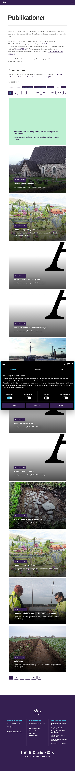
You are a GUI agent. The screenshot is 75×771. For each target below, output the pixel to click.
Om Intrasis (32, 730)
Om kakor (32, 733)
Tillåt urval (37, 405)
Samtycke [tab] (13, 369)
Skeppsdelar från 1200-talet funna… (58, 731)
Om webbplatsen (34, 728)
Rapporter (50, 87)
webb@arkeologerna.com (37, 723)
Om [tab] (62, 369)
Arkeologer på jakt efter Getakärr (58, 724)
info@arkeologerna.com (14, 726)
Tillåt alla (61, 405)
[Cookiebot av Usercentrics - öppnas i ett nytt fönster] (65, 364)
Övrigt (63, 87)
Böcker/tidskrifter (27, 87)
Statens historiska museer (37, 756)
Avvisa (14, 405)
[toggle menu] (72, 3)
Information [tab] (37, 369)
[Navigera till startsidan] (37, 714)
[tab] (37, 93)
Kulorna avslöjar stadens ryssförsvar (59, 740)
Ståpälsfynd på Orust (57, 728)
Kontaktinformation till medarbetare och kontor (14, 732)
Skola (57, 87)
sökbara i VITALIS (21, 49)
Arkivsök (45, 44)
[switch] (28, 398)
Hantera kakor (33, 735)
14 (34, 677)
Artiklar (18, 87)
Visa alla (11, 87)
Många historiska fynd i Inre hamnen (58, 735)
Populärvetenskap (40, 87)
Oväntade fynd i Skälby (58, 743)
